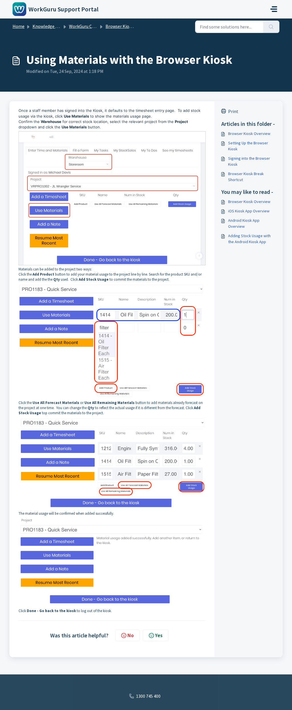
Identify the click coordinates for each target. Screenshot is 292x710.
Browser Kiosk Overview (249, 133)
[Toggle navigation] (273, 9)
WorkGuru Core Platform (93, 26)
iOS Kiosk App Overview (248, 211)
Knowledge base (48, 26)
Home (19, 26)
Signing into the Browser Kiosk (249, 161)
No (130, 635)
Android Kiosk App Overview (243, 223)
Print (233, 111)
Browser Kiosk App (124, 26)
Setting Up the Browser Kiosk (248, 145)
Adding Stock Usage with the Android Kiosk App (249, 238)
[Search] (271, 26)
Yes (159, 635)
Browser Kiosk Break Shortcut (246, 176)
